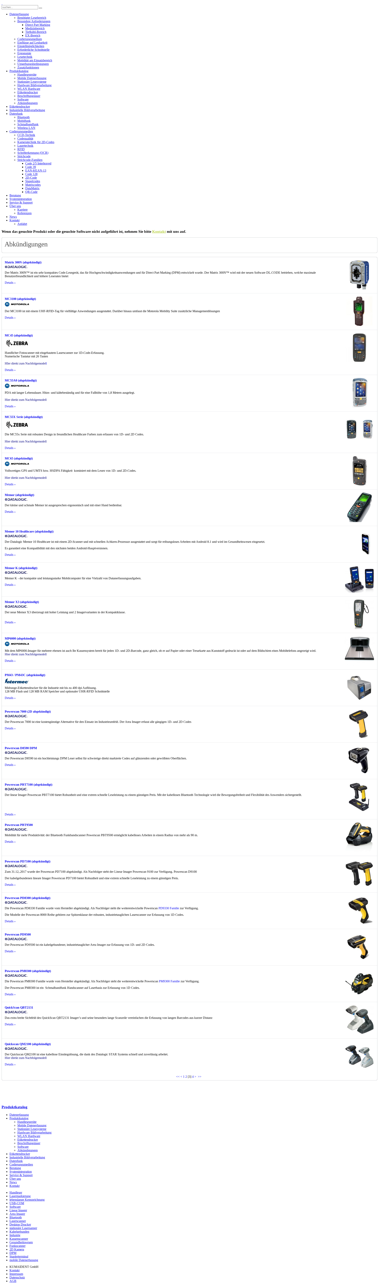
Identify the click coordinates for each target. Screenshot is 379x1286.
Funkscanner (17, 1245)
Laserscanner (17, 1221)
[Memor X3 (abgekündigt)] (359, 628)
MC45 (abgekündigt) (19, 335)
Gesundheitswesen (21, 1242)
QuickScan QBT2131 (19, 1007)
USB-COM (16, 1203)
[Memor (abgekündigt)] (359, 521)
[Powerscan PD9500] (359, 960)
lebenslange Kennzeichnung (27, 1199)
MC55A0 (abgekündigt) (21, 380)
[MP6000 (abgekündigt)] (359, 664)
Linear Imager (18, 1210)
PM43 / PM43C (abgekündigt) (25, 675)
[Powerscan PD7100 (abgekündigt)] (359, 887)
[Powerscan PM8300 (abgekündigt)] (359, 997)
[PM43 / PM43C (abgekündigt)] (359, 701)
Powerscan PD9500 (18, 934)
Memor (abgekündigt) (19, 495)
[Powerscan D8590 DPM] (359, 774)
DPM (12, 1253)
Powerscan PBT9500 (19, 825)
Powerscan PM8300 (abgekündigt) (28, 971)
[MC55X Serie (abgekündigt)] (359, 443)
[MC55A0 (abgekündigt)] (359, 406)
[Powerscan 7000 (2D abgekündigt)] (359, 737)
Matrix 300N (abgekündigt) (23, 262)
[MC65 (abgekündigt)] (359, 484)
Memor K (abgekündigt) (21, 568)
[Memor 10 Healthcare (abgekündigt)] (359, 557)
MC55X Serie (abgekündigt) (24, 417)
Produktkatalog (14, 1107)
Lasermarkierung (20, 1196)
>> (200, 1076)
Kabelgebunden (19, 1231)
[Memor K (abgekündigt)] (359, 591)
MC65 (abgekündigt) (19, 458)
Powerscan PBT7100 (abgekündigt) (28, 784)
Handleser (15, 1192)
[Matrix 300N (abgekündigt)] (359, 288)
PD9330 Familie (169, 908)
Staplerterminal (18, 1256)
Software (15, 1206)
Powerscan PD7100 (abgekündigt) (27, 861)
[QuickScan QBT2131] (359, 1033)
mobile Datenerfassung (23, 1260)
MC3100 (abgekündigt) (20, 299)
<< (178, 1076)
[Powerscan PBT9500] (359, 851)
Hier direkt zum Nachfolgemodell (26, 399)
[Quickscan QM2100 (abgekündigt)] (359, 1070)
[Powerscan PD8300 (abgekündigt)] (359, 924)
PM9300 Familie (169, 981)
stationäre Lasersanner (23, 1228)
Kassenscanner (18, 1238)
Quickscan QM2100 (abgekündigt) (28, 1044)
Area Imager (17, 1214)
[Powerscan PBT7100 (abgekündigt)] (359, 810)
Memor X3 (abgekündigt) (22, 602)
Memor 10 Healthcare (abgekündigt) (29, 531)
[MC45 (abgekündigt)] (359, 361)
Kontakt (159, 231)
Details (9, 282)
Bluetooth (15, 1217)
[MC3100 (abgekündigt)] (359, 325)
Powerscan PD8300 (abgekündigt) (27, 898)
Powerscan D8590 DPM (21, 748)
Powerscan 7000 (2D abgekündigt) (28, 711)
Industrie (14, 1235)
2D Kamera (16, 1249)
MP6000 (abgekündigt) (20, 638)
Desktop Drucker (20, 1224)
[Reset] (40, 8)
